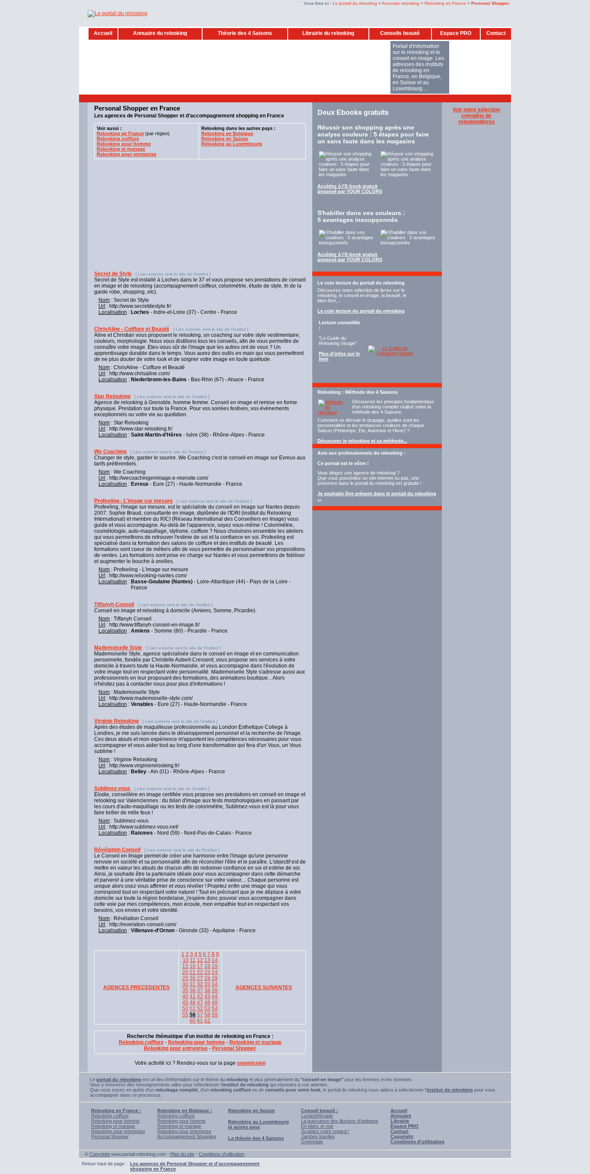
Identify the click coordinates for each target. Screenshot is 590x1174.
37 (200, 990)
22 (200, 972)
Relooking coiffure (110, 1115)
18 (207, 966)
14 (215, 960)
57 (200, 1015)
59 (215, 1015)
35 (185, 990)
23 (207, 972)
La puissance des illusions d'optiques (339, 1120)
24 (215, 972)
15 (185, 966)
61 (200, 1021)
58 (207, 1015)
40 (185, 997)
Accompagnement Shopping (186, 1136)
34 (215, 984)
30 (185, 984)
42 (200, 997)
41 (193, 997)
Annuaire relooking (400, 3)
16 (193, 966)
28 (207, 978)
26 (193, 978)
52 (200, 1009)
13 (207, 960)
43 (207, 997)
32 (200, 984)
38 (207, 990)
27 (200, 978)
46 (193, 1003)
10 (186, 960)
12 (200, 960)
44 (215, 997)
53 (207, 1009)
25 (185, 978)
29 (215, 978)
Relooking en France (445, 3)
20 (185, 972)
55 (185, 1015)
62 (207, 1021)
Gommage (312, 1141)
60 (193, 1021)
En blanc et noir (317, 1126)
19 (215, 966)
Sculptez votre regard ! (325, 1131)
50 (185, 1009)
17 (200, 966)
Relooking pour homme (115, 1120)
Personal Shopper (110, 1136)
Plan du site (182, 1154)
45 (185, 1003)
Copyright (99, 1154)
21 (193, 972)
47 (200, 1003)
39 (215, 990)
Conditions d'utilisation (221, 1154)
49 (215, 1003)
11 (193, 960)
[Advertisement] (247, 98)
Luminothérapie (317, 1115)
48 (207, 1003)
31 (193, 984)
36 (193, 990)
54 (215, 1009)
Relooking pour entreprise (118, 1131)
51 (193, 1009)
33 (207, 984)
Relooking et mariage (113, 1126)
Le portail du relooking (355, 3)
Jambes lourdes (318, 1136)
